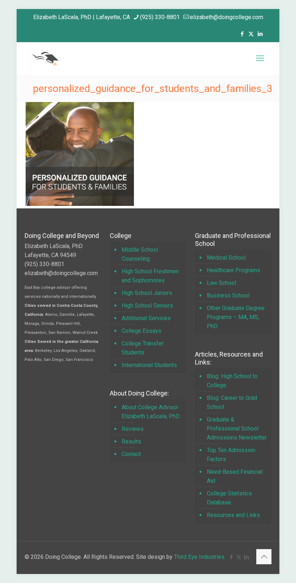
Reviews (133, 428)
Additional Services (146, 318)
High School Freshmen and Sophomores (150, 276)
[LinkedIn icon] (260, 34)
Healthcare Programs (233, 270)
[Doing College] (45, 58)
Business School (228, 295)
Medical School (226, 257)
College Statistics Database (229, 498)
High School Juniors (147, 293)
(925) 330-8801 (160, 17)
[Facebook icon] (242, 34)
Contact (131, 454)
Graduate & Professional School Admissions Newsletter (237, 428)
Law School (221, 282)
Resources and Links (233, 515)
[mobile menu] (260, 58)
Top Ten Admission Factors (231, 455)
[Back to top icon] (263, 556)
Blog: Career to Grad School (232, 402)
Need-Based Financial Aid (234, 476)
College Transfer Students (143, 348)
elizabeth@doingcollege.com (226, 17)
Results (131, 441)
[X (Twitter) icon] (251, 34)
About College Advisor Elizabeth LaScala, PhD (151, 412)
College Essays (141, 330)
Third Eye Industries (199, 556)
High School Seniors (147, 305)
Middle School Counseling (140, 254)
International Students (149, 365)
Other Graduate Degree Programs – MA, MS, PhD (236, 317)
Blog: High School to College (232, 381)
